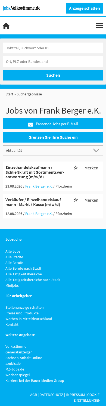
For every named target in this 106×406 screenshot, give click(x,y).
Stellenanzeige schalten (24, 307)
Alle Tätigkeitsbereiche (23, 274)
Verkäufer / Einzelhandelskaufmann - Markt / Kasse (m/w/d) (33, 202)
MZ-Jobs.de (14, 369)
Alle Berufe (14, 262)
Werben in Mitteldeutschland (28, 318)
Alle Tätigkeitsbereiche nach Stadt (32, 279)
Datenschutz (51, 394)
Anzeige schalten (84, 8)
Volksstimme (15, 346)
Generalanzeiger (18, 352)
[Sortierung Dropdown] (97, 150)
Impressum (75, 394)
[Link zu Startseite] (23, 7)
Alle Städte (14, 256)
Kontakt (11, 324)
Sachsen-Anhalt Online (23, 357)
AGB (33, 394)
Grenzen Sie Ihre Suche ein (53, 137)
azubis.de (13, 363)
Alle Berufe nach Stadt (23, 268)
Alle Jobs (12, 251)
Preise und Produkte (22, 313)
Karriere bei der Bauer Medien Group (34, 380)
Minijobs (12, 285)
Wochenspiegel (17, 374)
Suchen (53, 75)
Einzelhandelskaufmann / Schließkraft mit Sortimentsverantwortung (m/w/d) (34, 172)
